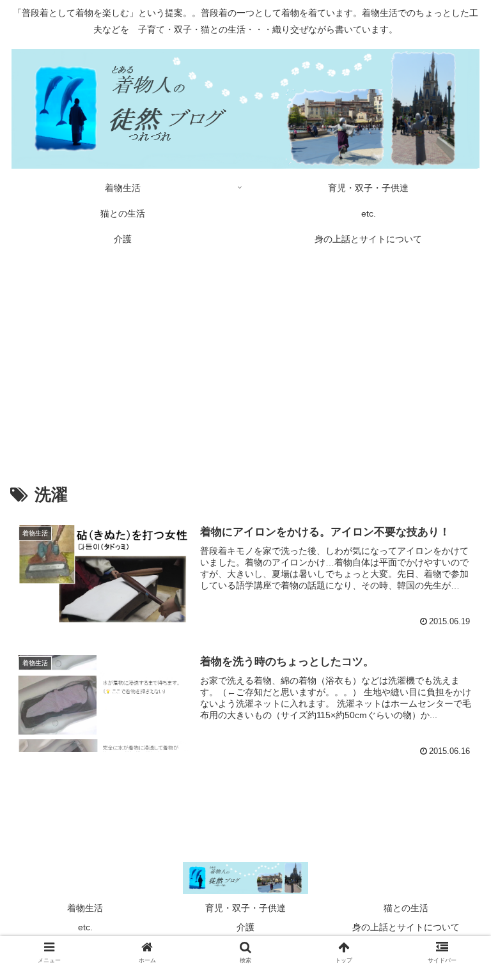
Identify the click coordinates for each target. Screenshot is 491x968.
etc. (85, 927)
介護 (245, 927)
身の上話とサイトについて (406, 927)
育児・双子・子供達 (245, 908)
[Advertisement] (245, 356)
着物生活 (85, 908)
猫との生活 (406, 908)
